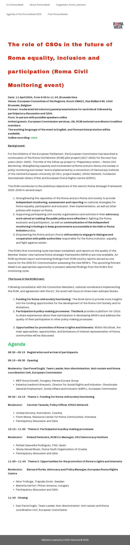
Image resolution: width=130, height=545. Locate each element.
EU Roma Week (14, 4)
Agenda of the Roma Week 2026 (23, 14)
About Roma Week (40, 4)
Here (34, 137)
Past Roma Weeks (58, 14)
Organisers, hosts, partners (71, 4)
